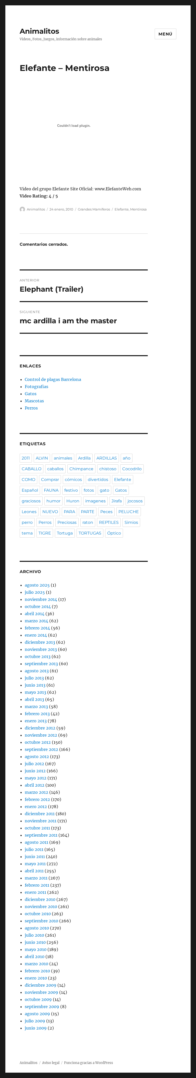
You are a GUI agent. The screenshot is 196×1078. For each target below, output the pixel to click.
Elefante (122, 209)
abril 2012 (34, 785)
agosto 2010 (37, 928)
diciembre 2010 (40, 899)
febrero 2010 (37, 970)
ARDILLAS (106, 458)
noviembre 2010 (41, 906)
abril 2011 (34, 870)
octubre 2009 (38, 999)
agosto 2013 (37, 670)
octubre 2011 (37, 828)
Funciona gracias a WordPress (88, 1063)
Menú (165, 34)
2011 (26, 458)
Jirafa (117, 501)
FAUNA (51, 490)
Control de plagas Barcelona (53, 379)
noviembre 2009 (41, 992)
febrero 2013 (37, 713)
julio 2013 (34, 677)
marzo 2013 (36, 706)
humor (53, 501)
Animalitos (39, 31)
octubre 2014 (38, 606)
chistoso (107, 468)
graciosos (31, 501)
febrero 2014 (37, 627)
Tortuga (65, 533)
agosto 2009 (37, 1013)
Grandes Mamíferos (94, 209)
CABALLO (31, 468)
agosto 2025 (37, 585)
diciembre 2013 (40, 642)
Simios (131, 522)
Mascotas (34, 400)
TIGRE (45, 533)
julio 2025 (35, 592)
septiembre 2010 (41, 920)
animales (63, 458)
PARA (69, 511)
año (126, 458)
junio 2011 (35, 856)
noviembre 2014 (41, 599)
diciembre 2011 (40, 813)
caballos (55, 468)
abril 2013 (34, 699)
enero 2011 (35, 892)
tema (27, 533)
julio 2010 (34, 935)
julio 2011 (34, 849)
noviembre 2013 (41, 649)
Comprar (50, 479)
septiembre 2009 (42, 1006)
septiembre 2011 (41, 835)
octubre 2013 (38, 656)
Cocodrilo (132, 468)
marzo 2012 (36, 792)
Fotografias (36, 386)
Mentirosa (138, 209)
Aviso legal (50, 1063)
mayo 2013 (35, 692)
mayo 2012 (35, 777)
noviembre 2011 (40, 820)
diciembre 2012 (40, 727)
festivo (71, 490)
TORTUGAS (90, 533)
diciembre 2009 (40, 985)
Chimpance (81, 468)
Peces (106, 511)
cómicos (73, 479)
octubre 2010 (38, 913)
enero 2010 (36, 978)
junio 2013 (35, 685)
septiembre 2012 (41, 749)
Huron (72, 501)
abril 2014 (34, 613)
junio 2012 (35, 770)
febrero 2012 (37, 799)
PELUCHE (128, 511)
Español (30, 490)
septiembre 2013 (41, 663)
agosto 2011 (36, 842)
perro (27, 522)
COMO (28, 479)
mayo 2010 (35, 949)
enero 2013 (36, 720)
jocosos (135, 501)
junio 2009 (36, 1028)
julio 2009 (35, 1020)
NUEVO (50, 511)
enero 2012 (36, 806)
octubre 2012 (38, 742)
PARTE (87, 511)
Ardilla (84, 458)
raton (87, 522)
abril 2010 (34, 956)
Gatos (30, 393)
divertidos (98, 479)
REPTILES (109, 522)
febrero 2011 (37, 885)
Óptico (114, 533)
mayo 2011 (35, 863)
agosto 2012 (37, 756)
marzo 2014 (36, 620)
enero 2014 (36, 635)
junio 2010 (35, 942)
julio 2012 (34, 763)
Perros (31, 408)
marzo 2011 (36, 878)
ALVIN (42, 458)
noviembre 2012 (41, 735)
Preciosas (67, 522)
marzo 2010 (36, 963)
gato (104, 490)
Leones (29, 511)
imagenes (95, 501)
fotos (89, 490)
